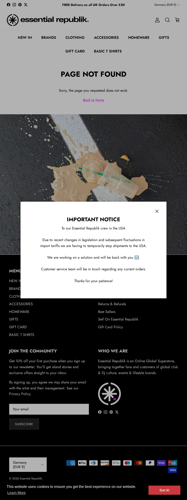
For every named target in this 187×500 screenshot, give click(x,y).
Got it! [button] (164, 490)
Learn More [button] (16, 493)
